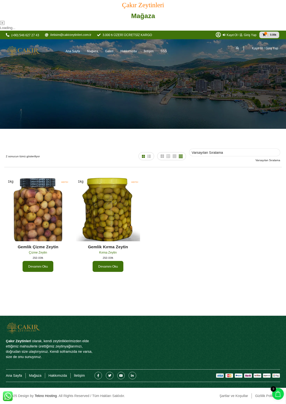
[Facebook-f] (98, 375)
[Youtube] (121, 375)
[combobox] (267, 160)
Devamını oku (38, 266)
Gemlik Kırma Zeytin (108, 247)
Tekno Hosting (46, 396)
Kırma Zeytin (108, 252)
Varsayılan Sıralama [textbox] (267, 160)
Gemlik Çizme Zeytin (38, 247)
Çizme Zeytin (38, 252)
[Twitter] (109, 375)
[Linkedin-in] (132, 375)
